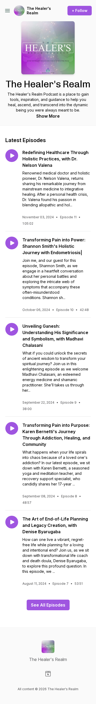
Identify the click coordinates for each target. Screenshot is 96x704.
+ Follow (79, 10)
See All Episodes (48, 605)
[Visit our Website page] (48, 673)
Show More (48, 116)
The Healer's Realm (39, 10)
